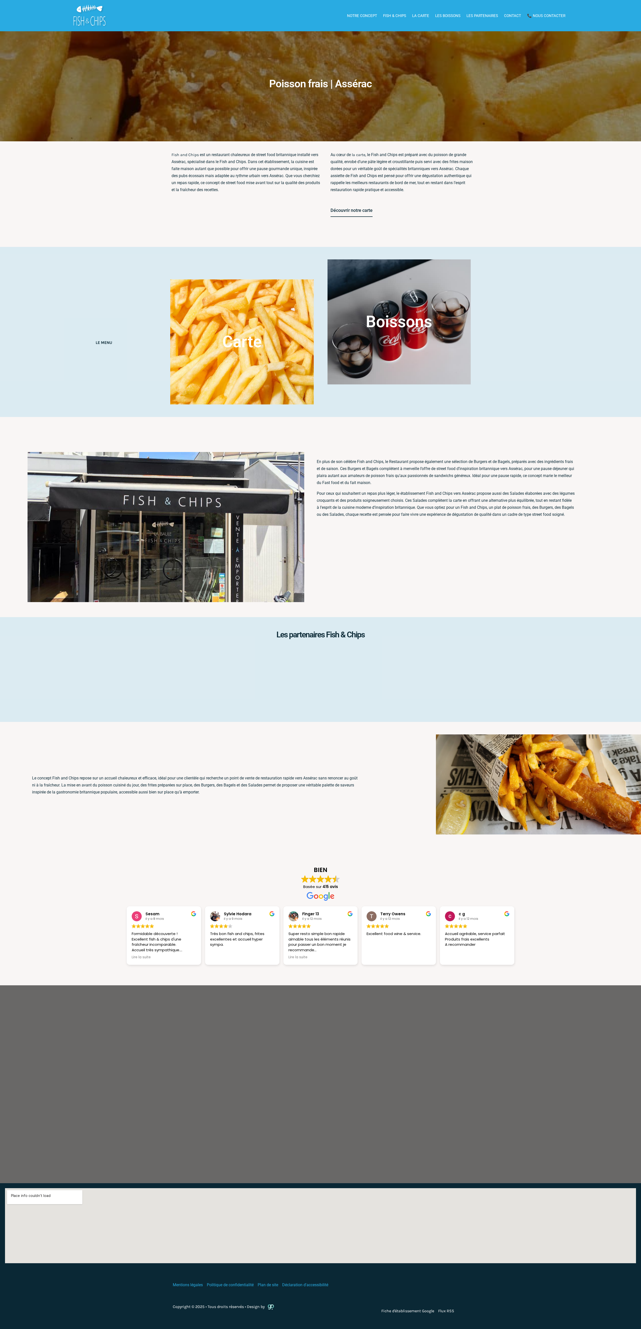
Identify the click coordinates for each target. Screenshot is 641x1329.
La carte (420, 16)
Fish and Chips (185, 154)
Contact (512, 16)
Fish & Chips (394, 16)
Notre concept (362, 16)
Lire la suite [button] (141, 957)
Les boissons (447, 16)
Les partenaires (482, 16)
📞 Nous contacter (546, 16)
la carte (358, 154)
